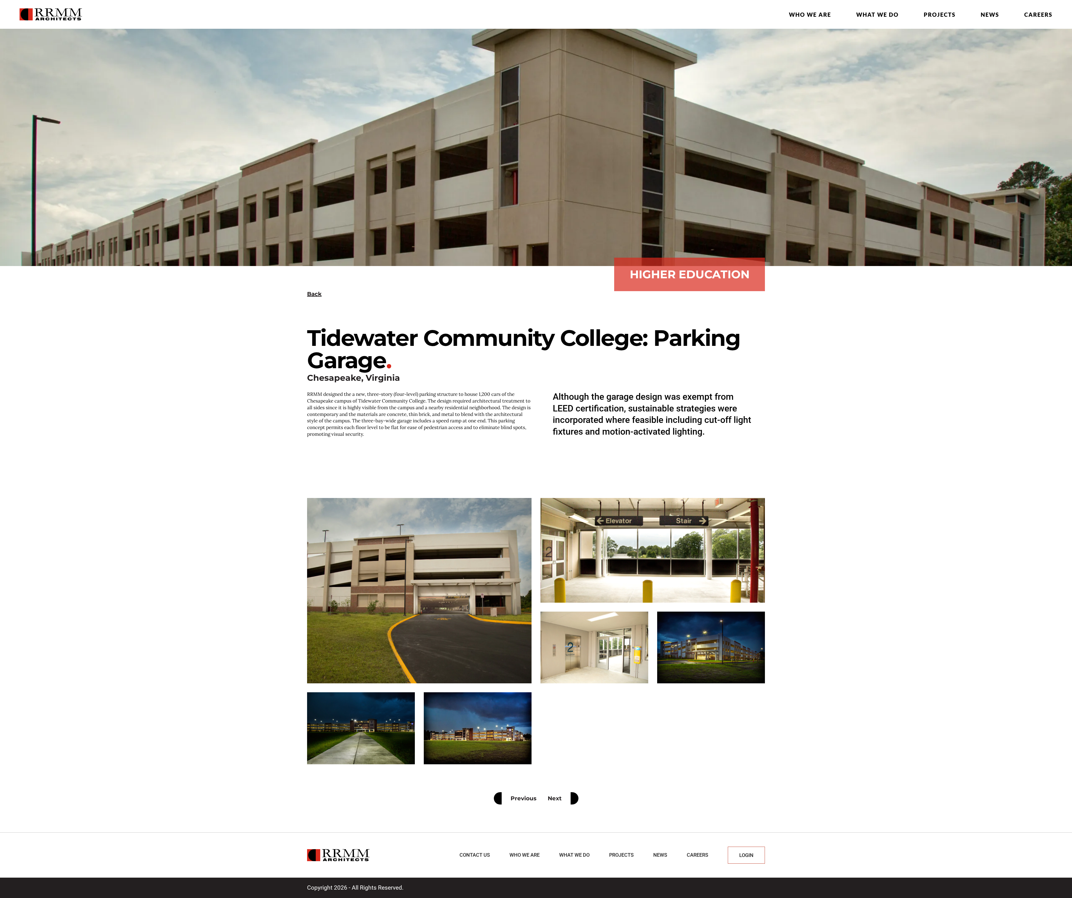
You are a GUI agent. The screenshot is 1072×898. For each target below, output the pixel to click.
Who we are (810, 14)
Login (746, 855)
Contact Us (475, 855)
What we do (877, 14)
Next (555, 798)
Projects (940, 14)
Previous (524, 798)
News (990, 14)
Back (314, 294)
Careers (1038, 14)
